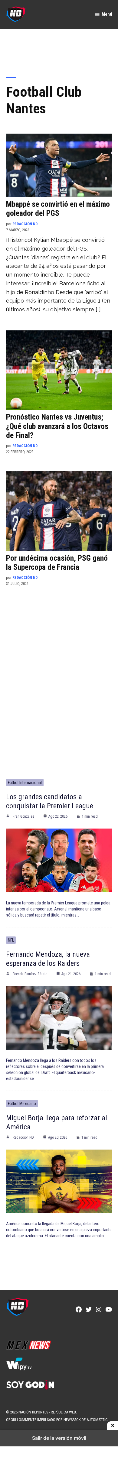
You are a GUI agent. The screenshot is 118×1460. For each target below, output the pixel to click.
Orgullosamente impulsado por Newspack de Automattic (57, 1419)
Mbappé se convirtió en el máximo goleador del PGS (58, 209)
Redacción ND (25, 224)
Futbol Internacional (25, 782)
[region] (59, 49)
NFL (11, 940)
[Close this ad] (112, 1425)
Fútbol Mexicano (22, 1103)
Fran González (23, 816)
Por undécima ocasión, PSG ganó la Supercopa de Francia (57, 563)
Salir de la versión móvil (59, 1438)
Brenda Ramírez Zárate (30, 974)
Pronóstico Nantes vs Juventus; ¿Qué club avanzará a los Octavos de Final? (57, 426)
